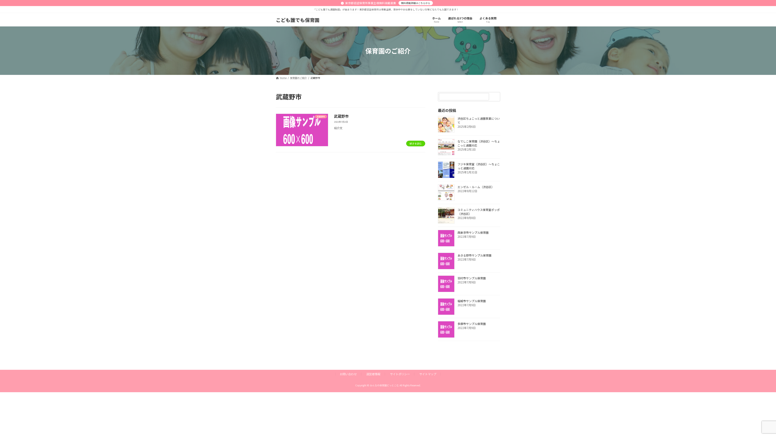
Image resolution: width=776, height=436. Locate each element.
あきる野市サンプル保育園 (474, 256)
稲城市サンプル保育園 (472, 301)
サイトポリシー (400, 374)
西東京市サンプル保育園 (473, 233)
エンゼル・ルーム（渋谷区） (476, 187)
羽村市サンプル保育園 (472, 278)
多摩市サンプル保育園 (472, 324)
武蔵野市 (341, 116)
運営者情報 (373, 374)
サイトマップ (427, 374)
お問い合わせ (348, 374)
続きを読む (416, 143)
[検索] (495, 96)
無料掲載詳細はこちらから (415, 3)
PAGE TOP (756, 419)
